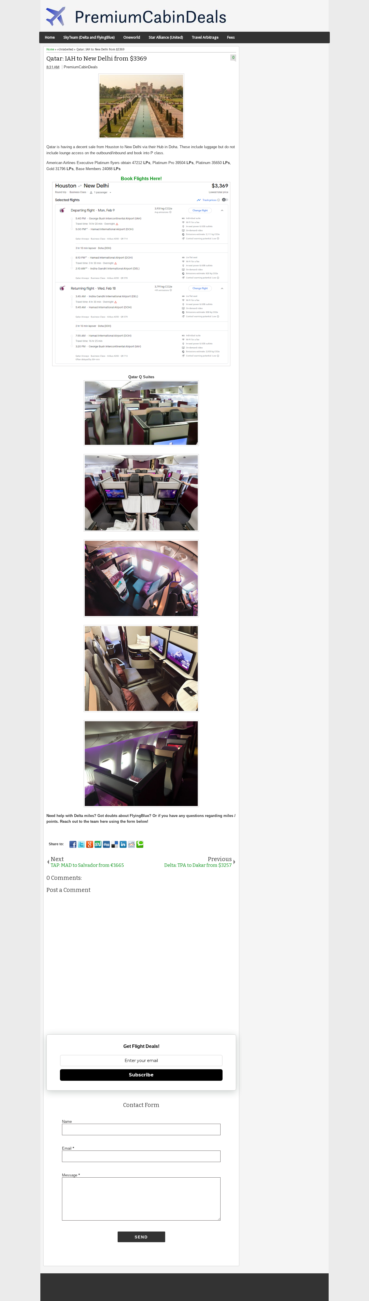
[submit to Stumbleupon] (98, 844)
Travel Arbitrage (205, 37)
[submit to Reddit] (131, 844)
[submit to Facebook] (72, 844)
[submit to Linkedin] (123, 844)
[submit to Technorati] (139, 844)
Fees (231, 37)
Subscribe (141, 1075)
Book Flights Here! (141, 178)
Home (50, 37)
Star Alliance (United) (166, 37)
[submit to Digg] (106, 844)
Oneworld (131, 37)
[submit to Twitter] (81, 844)
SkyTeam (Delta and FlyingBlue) (89, 37)
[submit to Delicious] (114, 844)
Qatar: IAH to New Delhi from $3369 (96, 58)
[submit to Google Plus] (89, 844)
